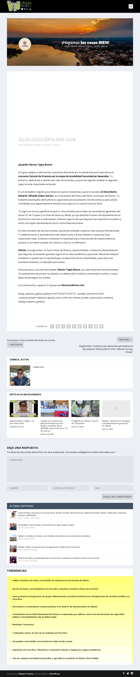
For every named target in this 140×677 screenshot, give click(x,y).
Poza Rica (33, 550)
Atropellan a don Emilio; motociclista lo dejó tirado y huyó (46, 525)
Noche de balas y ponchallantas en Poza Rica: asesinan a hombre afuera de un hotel (58, 558)
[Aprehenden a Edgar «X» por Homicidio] (24, 408)
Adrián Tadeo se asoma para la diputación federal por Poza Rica (49, 547)
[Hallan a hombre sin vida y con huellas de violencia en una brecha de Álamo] (13, 537)
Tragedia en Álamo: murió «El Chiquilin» (84, 422)
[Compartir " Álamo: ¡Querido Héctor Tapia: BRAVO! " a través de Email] (96, 326)
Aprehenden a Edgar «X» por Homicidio (22, 422)
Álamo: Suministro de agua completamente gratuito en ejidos (116, 423)
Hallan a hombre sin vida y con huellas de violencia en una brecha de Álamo (54, 536)
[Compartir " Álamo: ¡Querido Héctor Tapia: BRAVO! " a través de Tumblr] (68, 326)
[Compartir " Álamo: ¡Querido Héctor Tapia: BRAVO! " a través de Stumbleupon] (90, 326)
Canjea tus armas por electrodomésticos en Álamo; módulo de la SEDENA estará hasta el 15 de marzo (54, 426)
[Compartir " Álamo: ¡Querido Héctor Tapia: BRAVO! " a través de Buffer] (85, 326)
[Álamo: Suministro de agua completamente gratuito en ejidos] (116, 408)
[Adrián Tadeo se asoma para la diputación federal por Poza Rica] (13, 548)
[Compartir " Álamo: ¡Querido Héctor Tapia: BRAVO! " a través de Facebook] (52, 326)
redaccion (28, 144)
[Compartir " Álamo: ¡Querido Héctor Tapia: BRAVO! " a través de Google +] (63, 326)
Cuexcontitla (34, 518)
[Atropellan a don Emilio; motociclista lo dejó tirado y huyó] (13, 526)
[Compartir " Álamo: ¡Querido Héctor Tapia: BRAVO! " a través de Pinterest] (74, 326)
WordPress (55, 674)
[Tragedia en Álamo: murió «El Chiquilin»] (85, 408)
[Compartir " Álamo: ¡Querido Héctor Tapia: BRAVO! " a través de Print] (101, 326)
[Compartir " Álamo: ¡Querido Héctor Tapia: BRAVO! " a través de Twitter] (57, 326)
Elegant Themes (26, 674)
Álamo (56, 144)
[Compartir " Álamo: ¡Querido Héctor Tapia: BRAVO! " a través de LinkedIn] (79, 326)
